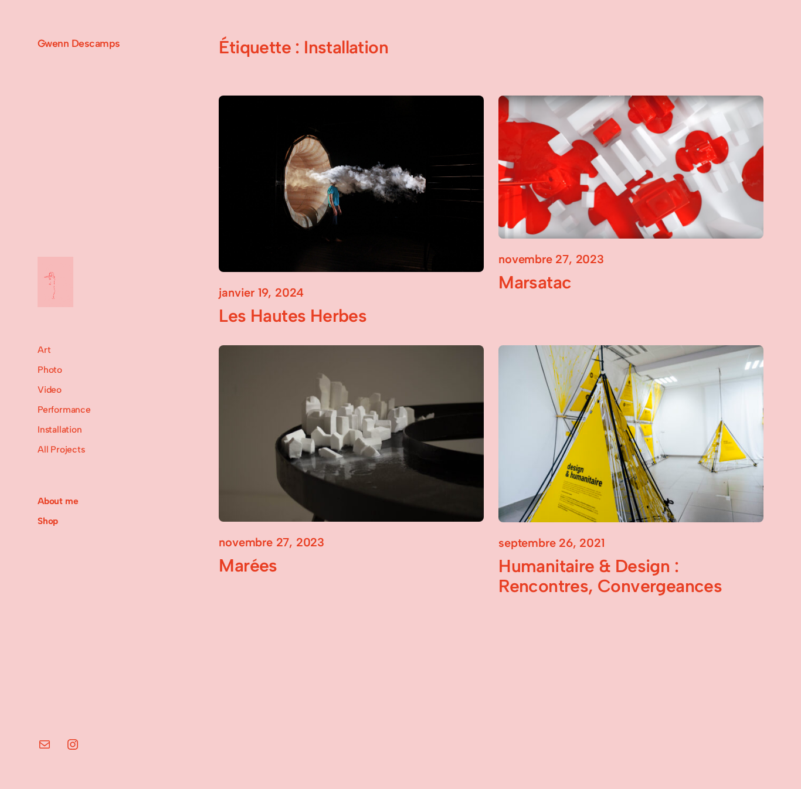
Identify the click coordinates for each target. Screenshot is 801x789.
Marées (248, 566)
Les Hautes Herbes (292, 316)
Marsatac (534, 283)
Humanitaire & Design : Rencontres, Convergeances (610, 576)
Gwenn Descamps (79, 43)
